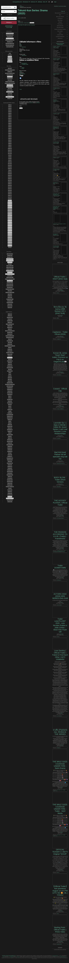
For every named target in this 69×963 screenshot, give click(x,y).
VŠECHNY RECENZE (60, 43)
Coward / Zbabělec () (60, 408)
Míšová (54, 74)
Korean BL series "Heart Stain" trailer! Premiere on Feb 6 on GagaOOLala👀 (60, 357)
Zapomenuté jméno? (9, 26)
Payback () (59, 747)
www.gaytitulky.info (17, 1)
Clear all (63, 11)
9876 (61, 713)
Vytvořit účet (8, 27)
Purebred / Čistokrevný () (55, 100)
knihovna (33, 1)
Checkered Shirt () (56, 73)
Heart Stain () (59, 374)
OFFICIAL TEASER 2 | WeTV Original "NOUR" (60, 852)
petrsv (59, 157)
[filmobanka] (29, 2)
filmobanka (25, 1)
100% (20, 71)
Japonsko (24, 47)
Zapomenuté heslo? (9, 25)
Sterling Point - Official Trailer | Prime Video (60, 930)
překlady (40, 1)
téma (44, 1)
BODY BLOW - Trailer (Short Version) (60, 480)
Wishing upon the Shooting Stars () (56, 127)
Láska (23, 67)
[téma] (46, 2)
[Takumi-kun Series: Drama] (28, 34)
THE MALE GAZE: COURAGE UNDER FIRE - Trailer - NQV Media (60, 809)
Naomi (61, 869)
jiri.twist (57, 142)
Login (21, 108)
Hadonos (18, 956)
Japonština (24, 55)
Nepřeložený (22, 73)
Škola (23, 68)
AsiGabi (58, 59)
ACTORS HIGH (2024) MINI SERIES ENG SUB (60, 596)
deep (3, 956)
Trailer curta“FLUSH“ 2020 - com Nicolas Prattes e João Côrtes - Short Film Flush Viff (60, 625)
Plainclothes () (55, 182)
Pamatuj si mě (9, 14)
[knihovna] (36, 2)
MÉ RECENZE (60, 44)
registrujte (31, 102)
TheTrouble (61, 406)
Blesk (54, 183)
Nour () (58, 872)
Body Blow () (59, 486)
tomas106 (61, 336)
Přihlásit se (9, 22)
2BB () (58, 318)
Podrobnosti (20, 24)
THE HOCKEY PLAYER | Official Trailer (60, 503)
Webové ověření (10, 18)
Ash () (58, 913)
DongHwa (61, 290)
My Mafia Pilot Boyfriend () (55, 234)
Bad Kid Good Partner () (61, 463)
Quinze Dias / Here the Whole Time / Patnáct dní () (56, 194)
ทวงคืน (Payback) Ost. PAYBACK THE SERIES (60, 732)
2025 (20, 44)
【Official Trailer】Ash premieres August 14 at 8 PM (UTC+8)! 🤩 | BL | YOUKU (60, 890)
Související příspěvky (30, 24)
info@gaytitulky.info (55, 955)
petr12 (57, 47)
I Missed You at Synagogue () (58, 223)
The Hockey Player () (60, 518)
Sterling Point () (59, 944)
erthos (61, 955)
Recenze (24, 24)
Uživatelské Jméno (23, 103)
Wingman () (55, 157)
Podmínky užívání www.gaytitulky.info (9, 955)
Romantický (24, 63)
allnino (61, 787)
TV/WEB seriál (25, 64)
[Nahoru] (67, 961)
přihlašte (38, 102)
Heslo (20, 105)
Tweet (20, 89)
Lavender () (55, 113)
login (55, 1)
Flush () (58, 636)
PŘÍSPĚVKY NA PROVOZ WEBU (60, 6)
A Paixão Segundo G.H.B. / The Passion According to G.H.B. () (59, 551)
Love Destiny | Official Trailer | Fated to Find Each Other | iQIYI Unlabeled (60, 655)
